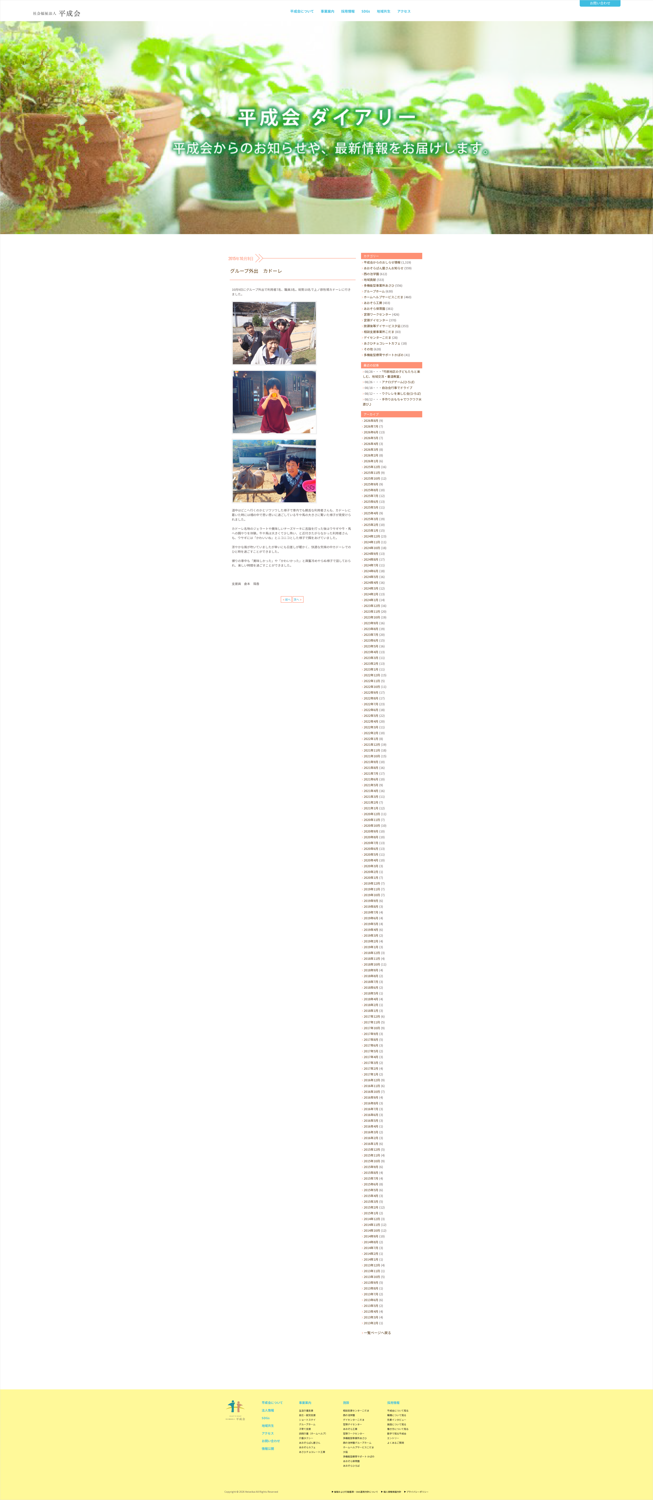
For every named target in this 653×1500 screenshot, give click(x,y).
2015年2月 (371, 1207)
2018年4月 (371, 999)
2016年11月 (372, 1085)
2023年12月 (372, 605)
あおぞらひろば (351, 1465)
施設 (346, 1402)
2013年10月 (372, 1276)
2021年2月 (371, 802)
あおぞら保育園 (374, 308)
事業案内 (327, 11)
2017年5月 (371, 1051)
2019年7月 (371, 912)
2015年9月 (371, 1166)
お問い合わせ (600, 3)
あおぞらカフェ (307, 1447)
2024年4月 (371, 582)
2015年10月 (372, 1161)
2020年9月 (371, 831)
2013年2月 (371, 1323)
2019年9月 (371, 900)
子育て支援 (305, 1429)
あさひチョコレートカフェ (382, 343)
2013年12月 (372, 1265)
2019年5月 (371, 924)
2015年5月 (371, 1190)
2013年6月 (371, 1300)
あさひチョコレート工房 (312, 1452)
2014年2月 (371, 1253)
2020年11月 (372, 819)
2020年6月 (371, 848)
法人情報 (268, 1410)
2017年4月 (371, 1057)
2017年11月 (372, 1022)
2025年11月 (372, 472)
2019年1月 (371, 947)
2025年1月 (371, 530)
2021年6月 (371, 779)
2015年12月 (372, 1149)
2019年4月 (371, 929)
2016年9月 (371, 1097)
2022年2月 (371, 733)
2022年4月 (371, 721)
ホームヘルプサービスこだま (383, 297)
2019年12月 (372, 883)
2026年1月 (371, 461)
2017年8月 (371, 1039)
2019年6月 (371, 918)
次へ (296, 599)
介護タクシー (306, 1438)
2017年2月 (371, 1068)
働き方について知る (398, 1429)
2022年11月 (372, 681)
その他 (368, 349)
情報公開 (268, 1448)
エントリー (393, 1438)
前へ (288, 599)
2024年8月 (371, 559)
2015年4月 (371, 1195)
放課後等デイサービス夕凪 (382, 326)
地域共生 (383, 11)
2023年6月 (371, 640)
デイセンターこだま (377, 337)
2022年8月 (371, 698)
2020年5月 (371, 854)
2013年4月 (371, 1311)
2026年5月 (371, 438)
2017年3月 (371, 1062)
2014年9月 (371, 1236)
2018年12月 (372, 952)
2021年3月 (371, 796)
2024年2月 (371, 594)
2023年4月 (371, 652)
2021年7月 (371, 773)
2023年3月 (371, 657)
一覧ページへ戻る (377, 1332)
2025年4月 (371, 513)
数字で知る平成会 (396, 1433)
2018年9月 (371, 970)
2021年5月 (371, 785)
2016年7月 (371, 1109)
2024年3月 (371, 588)
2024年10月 (372, 547)
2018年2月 (371, 1004)
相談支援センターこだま (356, 1410)
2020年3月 (371, 866)
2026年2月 (371, 455)
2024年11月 (372, 542)
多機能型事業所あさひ (379, 285)
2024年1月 (371, 600)
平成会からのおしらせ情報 (382, 262)
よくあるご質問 (395, 1442)
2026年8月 (371, 420)
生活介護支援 (306, 1410)
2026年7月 (371, 426)
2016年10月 (372, 1091)
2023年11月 (372, 611)
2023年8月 (371, 628)
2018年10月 (372, 964)
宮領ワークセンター (377, 314)
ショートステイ (307, 1419)
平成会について (302, 11)
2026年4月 (371, 443)
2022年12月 (372, 675)
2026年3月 (371, 449)
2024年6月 (371, 571)
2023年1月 (371, 669)
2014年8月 (371, 1242)
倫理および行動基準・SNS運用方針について (356, 1491)
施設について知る (396, 1424)
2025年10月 (372, 478)
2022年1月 (371, 738)
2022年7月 (371, 704)
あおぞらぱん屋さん (309, 1442)
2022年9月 (371, 692)
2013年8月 (371, 1288)
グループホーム (374, 291)
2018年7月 (371, 981)
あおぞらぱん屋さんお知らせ (384, 268)
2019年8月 (371, 906)
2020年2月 (371, 871)
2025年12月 (372, 466)
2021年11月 (372, 750)
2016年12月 (372, 1080)
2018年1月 (371, 1010)
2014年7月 (371, 1247)
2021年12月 (372, 744)
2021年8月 (371, 767)
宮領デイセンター (376, 320)
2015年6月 (371, 1184)
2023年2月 (371, 663)
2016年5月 (371, 1120)
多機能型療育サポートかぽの (384, 355)
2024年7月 (371, 565)
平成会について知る (398, 1410)
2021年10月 (372, 756)
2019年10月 (372, 895)
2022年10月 (372, 686)
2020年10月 (372, 825)
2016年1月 (371, 1143)
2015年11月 (372, 1155)
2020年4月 (371, 860)
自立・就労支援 (307, 1415)
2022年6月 (371, 709)
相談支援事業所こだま (379, 331)
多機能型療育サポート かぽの (358, 1456)
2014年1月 (371, 1259)
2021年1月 (371, 808)
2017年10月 (372, 1028)
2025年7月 (371, 495)
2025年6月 (371, 501)
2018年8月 (371, 976)
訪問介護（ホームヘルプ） (313, 1433)
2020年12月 (372, 814)
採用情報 (348, 11)
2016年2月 (371, 1138)
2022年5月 (371, 715)
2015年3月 (371, 1201)
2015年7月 (371, 1178)
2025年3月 (371, 519)
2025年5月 (371, 507)
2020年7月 (371, 843)
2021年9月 (371, 762)
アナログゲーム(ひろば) (398, 382)
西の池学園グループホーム (357, 1442)
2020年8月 (371, 837)
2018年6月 (371, 987)
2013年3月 (371, 1317)
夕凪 (345, 1452)
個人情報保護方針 (392, 1491)
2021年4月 (371, 790)
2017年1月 (371, 1074)
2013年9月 (371, 1282)
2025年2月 (371, 524)
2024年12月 (372, 536)
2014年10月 (372, 1230)
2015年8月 (371, 1172)
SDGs (366, 11)
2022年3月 (371, 727)
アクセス (404, 11)
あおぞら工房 (373, 302)
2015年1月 (371, 1213)
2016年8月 (371, 1103)
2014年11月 (372, 1224)
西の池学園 (371, 274)
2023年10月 (372, 617)
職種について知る (396, 1415)
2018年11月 (372, 958)
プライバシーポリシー (417, 1491)
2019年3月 (371, 935)
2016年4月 (371, 1126)
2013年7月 (371, 1294)
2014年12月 (372, 1219)
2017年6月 (371, 1045)
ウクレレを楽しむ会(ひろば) (401, 393)
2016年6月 (371, 1114)
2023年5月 (371, 646)
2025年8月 (371, 490)
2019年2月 (371, 941)
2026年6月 (371, 432)
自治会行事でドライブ (397, 387)
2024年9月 (371, 553)
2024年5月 (371, 576)
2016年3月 (371, 1132)
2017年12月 (372, 1016)
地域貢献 (370, 279)
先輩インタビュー (396, 1419)
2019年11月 (372, 889)
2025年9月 (371, 484)
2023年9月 (371, 623)
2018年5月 (371, 993)
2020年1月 (371, 877)
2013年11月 (372, 1271)
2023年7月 (371, 634)
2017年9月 (371, 1033)
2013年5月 (371, 1305)
